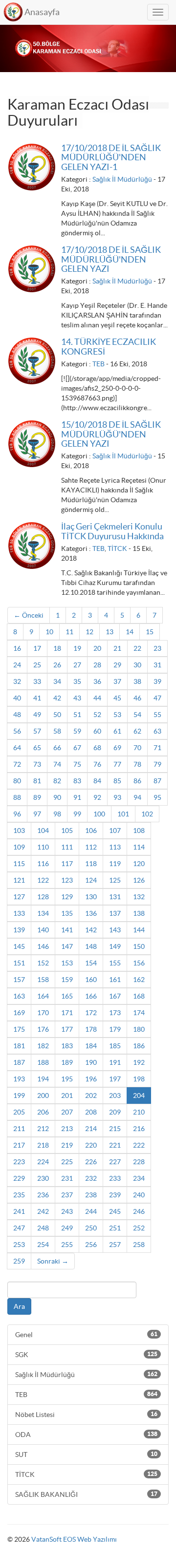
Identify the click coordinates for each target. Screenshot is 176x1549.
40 (17, 698)
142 (91, 930)
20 (97, 648)
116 (43, 864)
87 (157, 781)
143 (115, 930)
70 (137, 748)
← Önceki (29, 615)
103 (19, 830)
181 (19, 1046)
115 (19, 864)
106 (91, 830)
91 (77, 797)
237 (67, 1195)
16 (17, 648)
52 (97, 714)
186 (139, 1046)
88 (17, 797)
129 (67, 897)
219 (67, 1145)
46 (137, 698)
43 (77, 698)
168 (139, 996)
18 (57, 648)
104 (43, 830)
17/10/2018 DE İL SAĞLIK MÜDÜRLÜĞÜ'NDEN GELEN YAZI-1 (111, 157)
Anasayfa (42, 12)
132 (139, 897)
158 (43, 979)
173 (115, 1013)
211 (19, 1129)
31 (157, 665)
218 (43, 1145)
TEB (98, 364)
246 (139, 1211)
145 (19, 946)
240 (139, 1195)
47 (157, 698)
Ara (19, 1306)
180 (139, 1029)
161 (115, 979)
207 (67, 1112)
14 (129, 632)
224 (43, 1162)
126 (139, 880)
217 (19, 1145)
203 (115, 1095)
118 (91, 864)
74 (57, 764)
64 (17, 748)
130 (91, 897)
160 (91, 979)
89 (37, 797)
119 (115, 864)
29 (117, 665)
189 (67, 1062)
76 (97, 764)
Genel (86, 1335)
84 (97, 781)
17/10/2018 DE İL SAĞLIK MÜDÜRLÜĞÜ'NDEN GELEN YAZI (111, 259)
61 (117, 731)
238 (91, 1195)
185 (115, 1046)
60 (97, 731)
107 (115, 830)
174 (139, 1013)
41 (37, 698)
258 (139, 1244)
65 (37, 748)
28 (97, 665)
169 (19, 1013)
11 (69, 632)
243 (67, 1211)
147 (67, 946)
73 (37, 764)
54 (137, 714)
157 (19, 979)
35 (77, 681)
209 (115, 1112)
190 (91, 1062)
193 (19, 1079)
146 (43, 946)
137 (115, 913)
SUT (86, 1454)
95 (157, 797)
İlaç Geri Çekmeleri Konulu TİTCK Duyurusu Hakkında (112, 531)
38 (137, 681)
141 (67, 930)
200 (43, 1095)
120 (139, 864)
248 (43, 1228)
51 (77, 714)
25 (37, 665)
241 (19, 1211)
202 (91, 1095)
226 (91, 1162)
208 (91, 1112)
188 (43, 1062)
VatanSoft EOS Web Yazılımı (74, 1539)
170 (43, 1013)
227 (115, 1162)
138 (139, 913)
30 (137, 665)
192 (139, 1062)
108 (139, 830)
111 (67, 847)
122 (43, 880)
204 (139, 1095)
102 (147, 814)
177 (67, 1029)
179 (115, 1029)
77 (117, 764)
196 (91, 1079)
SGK (86, 1355)
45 (117, 698)
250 (91, 1228)
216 (139, 1129)
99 (77, 814)
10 (49, 632)
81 (37, 781)
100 (99, 814)
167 (115, 996)
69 (117, 748)
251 (115, 1228)
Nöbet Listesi (86, 1414)
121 (19, 880)
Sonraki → (52, 1261)
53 (117, 714)
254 (43, 1244)
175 (19, 1029)
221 (115, 1145)
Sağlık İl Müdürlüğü (122, 179)
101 (123, 814)
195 (67, 1079)
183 (67, 1046)
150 (139, 946)
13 (109, 632)
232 (91, 1178)
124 (91, 880)
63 (157, 731)
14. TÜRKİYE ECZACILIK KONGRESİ (108, 347)
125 (115, 880)
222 (139, 1145)
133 (19, 913)
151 (19, 963)
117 (67, 864)
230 (43, 1178)
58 (57, 731)
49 (37, 714)
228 (139, 1162)
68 (97, 748)
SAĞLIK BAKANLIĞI (86, 1494)
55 (157, 714)
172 (91, 1013)
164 (43, 996)
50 (57, 714)
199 (19, 1095)
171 (67, 1013)
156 (139, 963)
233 (115, 1178)
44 (97, 698)
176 (43, 1029)
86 (137, 781)
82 (57, 781)
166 (91, 996)
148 (91, 946)
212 (43, 1129)
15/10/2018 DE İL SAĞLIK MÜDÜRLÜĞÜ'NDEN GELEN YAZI (111, 434)
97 (37, 814)
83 (77, 781)
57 (37, 731)
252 (139, 1228)
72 (17, 764)
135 (67, 913)
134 (43, 913)
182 (43, 1046)
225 (67, 1162)
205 (19, 1112)
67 (77, 748)
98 (57, 814)
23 (157, 648)
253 (19, 1244)
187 (19, 1062)
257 (115, 1244)
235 (19, 1195)
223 (19, 1162)
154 (91, 963)
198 (139, 1079)
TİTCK (117, 548)
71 (157, 748)
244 (91, 1211)
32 (17, 681)
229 (19, 1178)
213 (67, 1129)
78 (137, 764)
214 (91, 1129)
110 (43, 847)
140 (43, 930)
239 (115, 1195)
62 (137, 731)
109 (19, 847)
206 (43, 1112)
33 (37, 681)
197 (115, 1079)
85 (117, 781)
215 (115, 1129)
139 (19, 930)
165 (67, 996)
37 (117, 681)
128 (43, 897)
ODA (86, 1434)
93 (117, 797)
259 (19, 1261)
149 (115, 946)
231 (67, 1178)
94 (137, 797)
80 (17, 781)
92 (97, 797)
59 (77, 731)
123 (67, 880)
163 (19, 996)
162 (139, 979)
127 (19, 897)
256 (91, 1244)
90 (57, 797)
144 (139, 930)
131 (115, 897)
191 (115, 1062)
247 (19, 1228)
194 (43, 1079)
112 (91, 847)
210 (139, 1112)
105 (67, 830)
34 (57, 681)
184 (91, 1046)
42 (57, 698)
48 (17, 714)
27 (77, 665)
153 (67, 963)
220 (91, 1145)
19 (77, 648)
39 (157, 681)
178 (91, 1029)
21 (117, 648)
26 (57, 665)
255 (67, 1244)
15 (150, 632)
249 (67, 1228)
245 (115, 1211)
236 (43, 1195)
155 (115, 963)
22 (137, 648)
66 (57, 748)
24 (17, 665)
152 (43, 963)
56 (17, 731)
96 (17, 814)
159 (67, 979)
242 (43, 1211)
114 (139, 847)
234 (139, 1178)
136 (91, 913)
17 (37, 648)
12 (89, 632)
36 (97, 681)
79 (157, 764)
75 (77, 764)
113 (115, 847)
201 (67, 1095)
